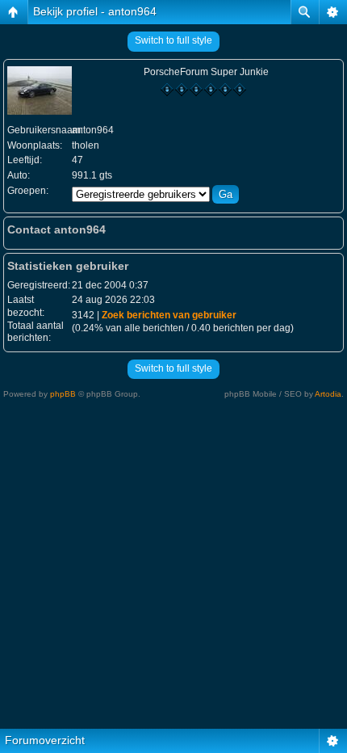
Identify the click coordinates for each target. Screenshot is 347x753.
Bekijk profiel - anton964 (95, 11)
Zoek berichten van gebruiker (169, 315)
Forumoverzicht (45, 740)
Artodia (328, 393)
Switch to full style (173, 40)
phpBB (63, 393)
